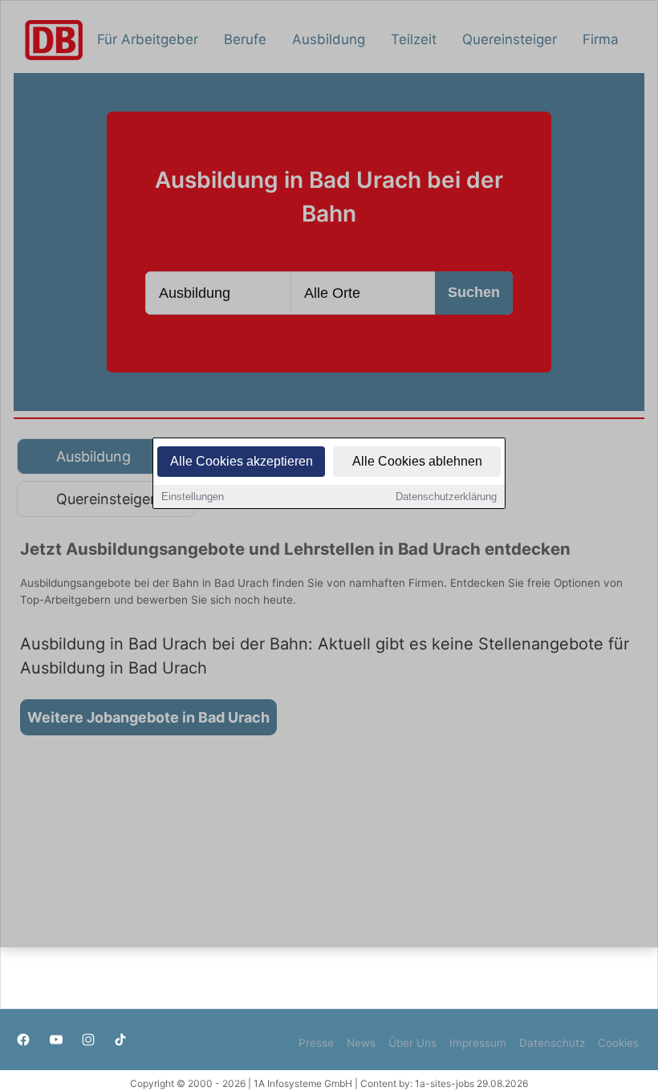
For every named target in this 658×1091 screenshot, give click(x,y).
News (361, 1042)
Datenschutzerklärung (446, 497)
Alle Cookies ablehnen (417, 461)
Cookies (618, 1042)
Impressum (477, 1042)
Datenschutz (552, 1042)
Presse (316, 1042)
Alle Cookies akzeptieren (241, 461)
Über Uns (412, 1042)
